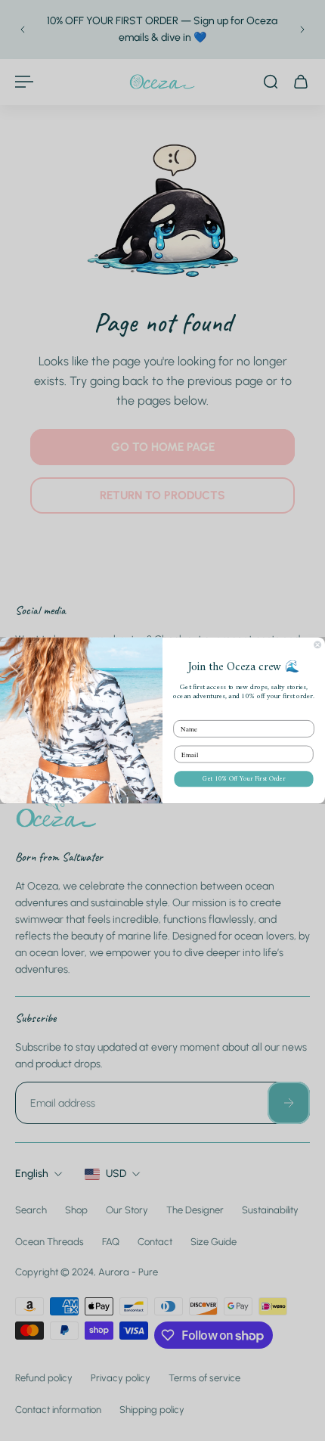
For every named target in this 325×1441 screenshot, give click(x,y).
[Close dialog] (318, 645)
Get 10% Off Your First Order (244, 778)
